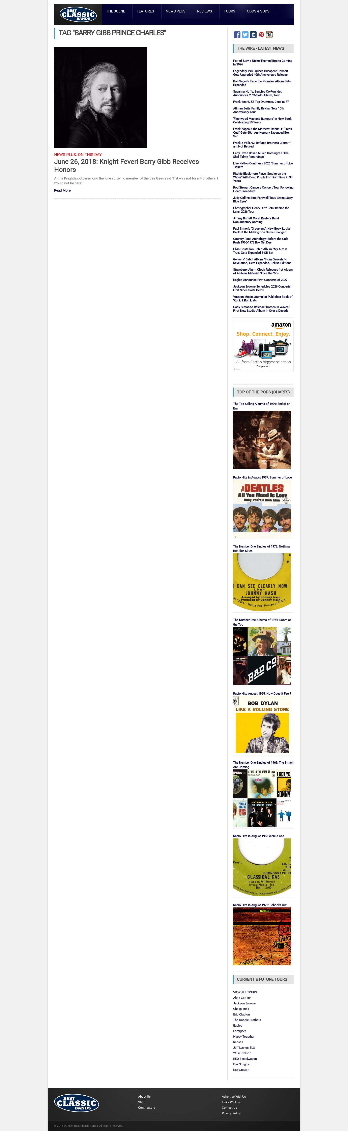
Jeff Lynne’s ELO (244, 1048)
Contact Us (229, 1107)
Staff (141, 1102)
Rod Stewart (241, 1070)
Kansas (238, 1042)
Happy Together (243, 1036)
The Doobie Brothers (247, 1020)
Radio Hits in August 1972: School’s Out (260, 905)
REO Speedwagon (245, 1059)
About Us (144, 1096)
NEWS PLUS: (65, 154)
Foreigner (239, 1031)
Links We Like (231, 1102)
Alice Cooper (242, 998)
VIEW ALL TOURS (245, 992)
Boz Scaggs (241, 1064)
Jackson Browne (244, 1003)
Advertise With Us (234, 1096)
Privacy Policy (231, 1113)
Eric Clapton (241, 1014)
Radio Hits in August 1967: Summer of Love (262, 477)
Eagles (237, 1025)
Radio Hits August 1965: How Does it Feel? (262, 693)
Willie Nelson (242, 1053)
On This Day (90, 154)
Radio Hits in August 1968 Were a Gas (258, 836)
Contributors (146, 1107)
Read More (62, 190)
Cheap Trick (241, 1009)
